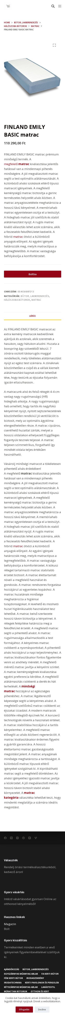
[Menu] (59, 6)
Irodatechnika (12, 982)
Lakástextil (48, 987)
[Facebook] (5, 838)
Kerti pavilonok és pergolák (42, 982)
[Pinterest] (23, 838)
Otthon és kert (40, 991)
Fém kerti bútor (13, 978)
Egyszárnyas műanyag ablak (21, 974)
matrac (18, 237)
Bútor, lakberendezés (35, 296)
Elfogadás (24, 1009)
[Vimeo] (35, 838)
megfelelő (16, 164)
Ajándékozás (11, 969)
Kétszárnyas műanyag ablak (21, 987)
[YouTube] (29, 838)
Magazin (10, 924)
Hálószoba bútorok (17, 299)
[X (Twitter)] (11, 838)
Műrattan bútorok (15, 991)
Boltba (33, 274)
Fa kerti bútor (50, 974)
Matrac (36, 299)
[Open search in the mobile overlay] (53, 6)
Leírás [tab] (32, 315)
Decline (42, 1009)
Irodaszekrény (35, 978)
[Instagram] (17, 838)
